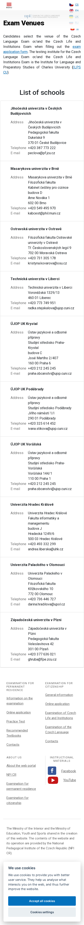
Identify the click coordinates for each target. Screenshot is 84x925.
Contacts (12, 745)
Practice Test (15, 721)
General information (59, 695)
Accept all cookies (42, 901)
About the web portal (21, 766)
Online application (18, 712)
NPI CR (11, 775)
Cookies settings (42, 912)
